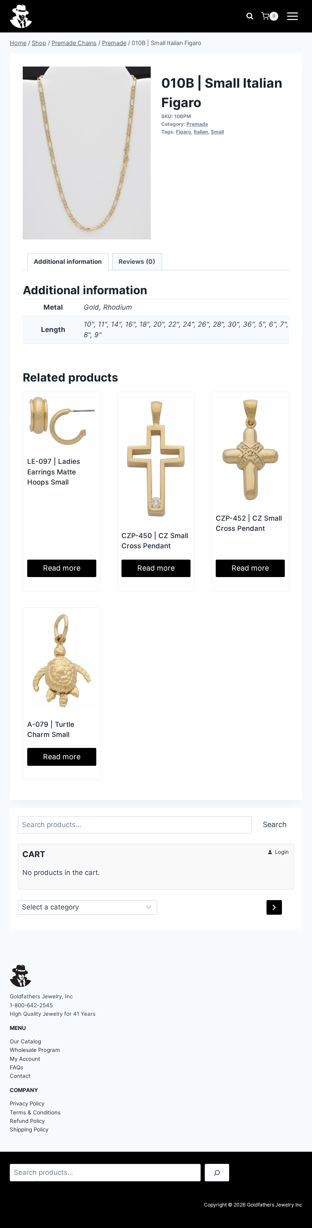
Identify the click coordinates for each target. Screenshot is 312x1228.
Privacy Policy (27, 1103)
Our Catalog (25, 1041)
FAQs (16, 1067)
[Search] (217, 1172)
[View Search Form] (250, 16)
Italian (201, 132)
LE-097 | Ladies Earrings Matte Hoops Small (53, 471)
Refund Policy (27, 1121)
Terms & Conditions (35, 1112)
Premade (197, 124)
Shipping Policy (29, 1129)
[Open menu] (292, 16)
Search (275, 824)
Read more (61, 568)
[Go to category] (274, 907)
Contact (20, 1076)
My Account (25, 1059)
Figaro (183, 132)
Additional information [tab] (68, 261)
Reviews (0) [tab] (137, 261)
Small (217, 132)
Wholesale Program (35, 1050)
